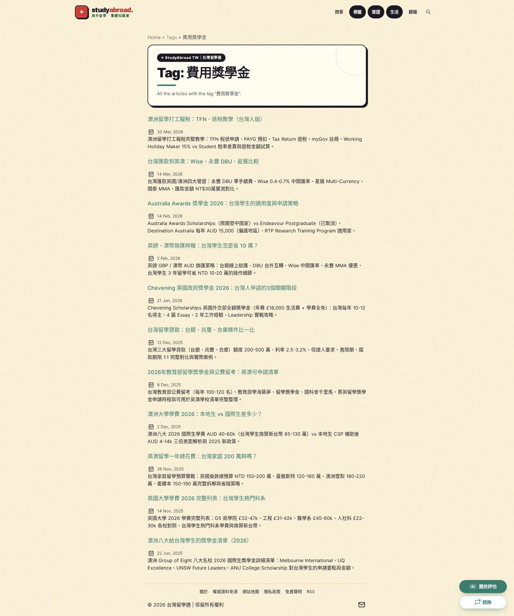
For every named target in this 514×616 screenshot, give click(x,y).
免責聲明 (293, 591)
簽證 (376, 11)
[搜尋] (428, 11)
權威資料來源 (225, 591)
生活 (394, 11)
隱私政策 (272, 591)
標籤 (357, 11)
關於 (204, 591)
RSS (311, 591)
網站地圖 (250, 591)
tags (172, 37)
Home (154, 37)
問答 (339, 11)
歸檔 (413, 11)
